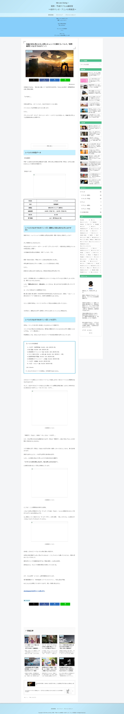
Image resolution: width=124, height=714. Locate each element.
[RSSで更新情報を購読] (91, 333)
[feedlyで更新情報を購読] (90, 333)
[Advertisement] (49, 133)
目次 (48, 146)
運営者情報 (53, 708)
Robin (90, 288)
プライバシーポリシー (68, 708)
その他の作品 (27, 600)
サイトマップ (59, 708)
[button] (100, 64)
